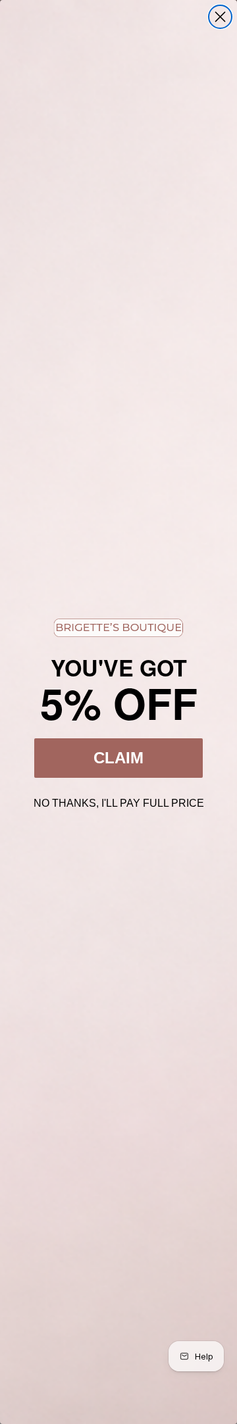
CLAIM (118, 758)
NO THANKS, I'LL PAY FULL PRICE (119, 801)
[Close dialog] (220, 16)
